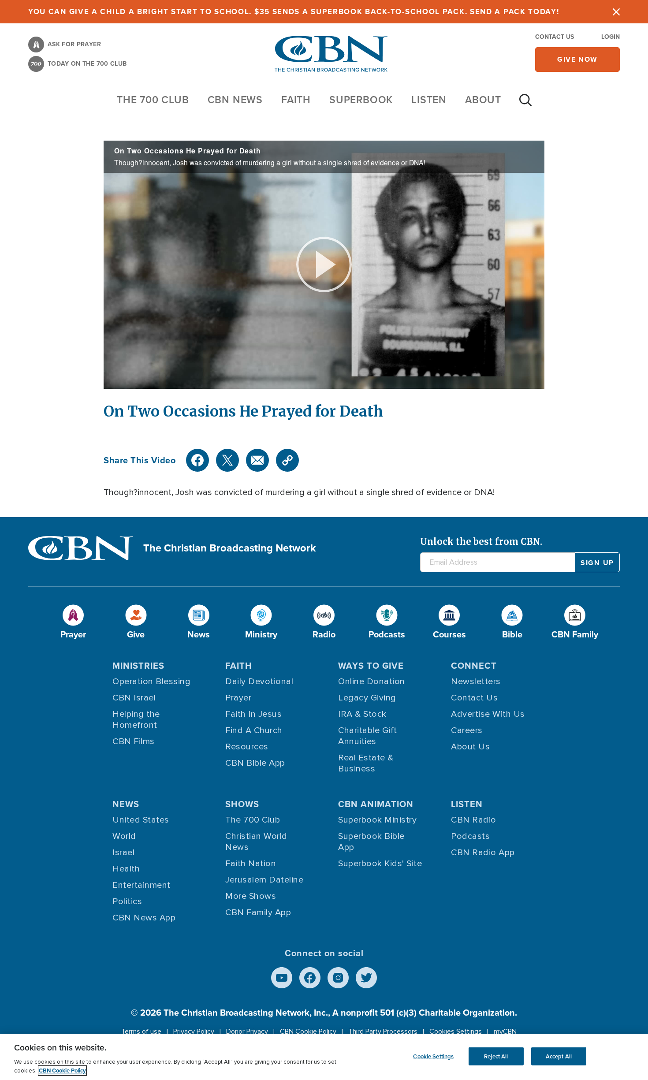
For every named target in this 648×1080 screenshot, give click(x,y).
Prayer (238, 698)
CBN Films (133, 741)
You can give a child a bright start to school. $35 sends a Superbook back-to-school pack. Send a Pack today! (293, 11)
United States (140, 820)
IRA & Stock (362, 714)
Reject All (496, 1056)
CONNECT (474, 665)
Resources (246, 746)
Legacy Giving (367, 698)
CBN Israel (134, 698)
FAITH (296, 99)
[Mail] (257, 460)
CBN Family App (258, 912)
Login (610, 36)
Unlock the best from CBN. (481, 541)
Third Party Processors (382, 1031)
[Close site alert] (616, 11)
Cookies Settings (455, 1031)
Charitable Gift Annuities (367, 736)
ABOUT (483, 99)
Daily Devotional (259, 681)
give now (577, 59)
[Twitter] (227, 460)
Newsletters (476, 681)
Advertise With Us (488, 714)
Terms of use (141, 1031)
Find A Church (254, 730)
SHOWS (242, 804)
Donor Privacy (247, 1031)
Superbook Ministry (377, 820)
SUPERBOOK (361, 99)
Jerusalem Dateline (264, 880)
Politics (127, 901)
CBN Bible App (255, 763)
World (124, 836)
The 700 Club (153, 99)
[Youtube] (281, 977)
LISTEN (429, 99)
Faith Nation (250, 863)
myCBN (505, 1031)
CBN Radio (473, 820)
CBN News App (143, 917)
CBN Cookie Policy (308, 1031)
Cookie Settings (433, 1056)
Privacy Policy (193, 1031)
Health (126, 869)
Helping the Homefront (136, 719)
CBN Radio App (483, 852)
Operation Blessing (151, 681)
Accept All (559, 1056)
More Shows (250, 896)
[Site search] (525, 104)
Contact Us (554, 36)
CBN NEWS (235, 99)
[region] (324, 1057)
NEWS (125, 804)
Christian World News (256, 842)
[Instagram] (338, 977)
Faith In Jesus (253, 714)
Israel (123, 852)
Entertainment (141, 885)
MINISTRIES (138, 665)
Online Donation (371, 681)
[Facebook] (197, 460)
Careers (467, 730)
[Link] (287, 460)
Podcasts (470, 836)
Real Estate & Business (366, 763)
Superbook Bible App (371, 842)
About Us (470, 746)
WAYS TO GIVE (371, 665)
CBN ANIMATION (375, 804)
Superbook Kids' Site (380, 863)
